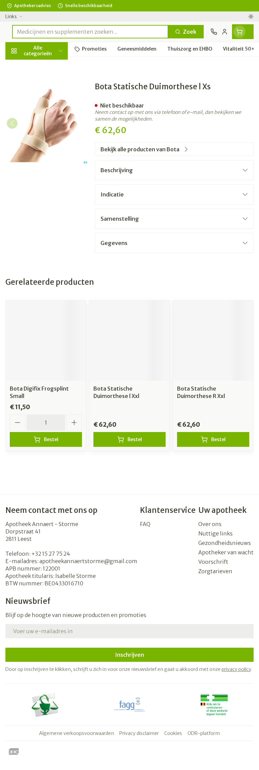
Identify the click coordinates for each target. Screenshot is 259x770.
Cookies (173, 733)
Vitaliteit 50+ (43, 151)
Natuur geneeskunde (43, 167)
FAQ (145, 524)
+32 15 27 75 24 (50, 553)
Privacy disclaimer (139, 733)
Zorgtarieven (215, 571)
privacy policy (236, 669)
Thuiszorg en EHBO (43, 182)
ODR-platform (204, 733)
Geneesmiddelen (43, 214)
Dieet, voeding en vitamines (43, 111)
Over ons (210, 524)
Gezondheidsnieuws (224, 543)
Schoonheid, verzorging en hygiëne (43, 86)
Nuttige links (215, 533)
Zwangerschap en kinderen (43, 133)
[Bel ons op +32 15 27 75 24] (213, 31)
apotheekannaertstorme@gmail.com (88, 561)
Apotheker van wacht (226, 552)
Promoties (19, 65)
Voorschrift (213, 561)
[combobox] (90, 31)
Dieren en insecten (43, 198)
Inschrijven (129, 654)
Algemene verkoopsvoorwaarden (76, 733)
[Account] (224, 31)
